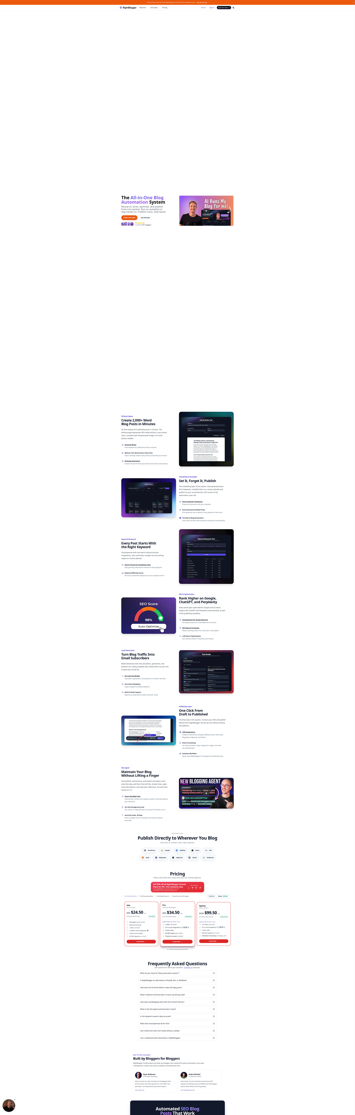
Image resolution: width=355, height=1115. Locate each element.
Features (142, 8)
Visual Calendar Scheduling (192, 502)
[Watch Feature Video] (206, 211)
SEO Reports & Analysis (190, 628)
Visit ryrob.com (139, 1090)
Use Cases (153, 8)
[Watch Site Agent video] (206, 793)
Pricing (164, 8)
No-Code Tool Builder (132, 676)
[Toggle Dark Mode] (233, 7)
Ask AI (203, 8)
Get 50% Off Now (202, 2)
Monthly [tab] (211, 896)
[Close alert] (352, 2)
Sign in (211, 8)
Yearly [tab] (222, 896)
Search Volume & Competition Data (138, 565)
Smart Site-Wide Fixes (132, 796)
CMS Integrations (188, 732)
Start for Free (223, 8)
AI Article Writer (130, 445)
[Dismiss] (14, 1100)
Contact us (188, 967)
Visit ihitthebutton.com (188, 1090)
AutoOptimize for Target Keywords (195, 620)
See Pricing (145, 218)
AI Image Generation (132, 461)
